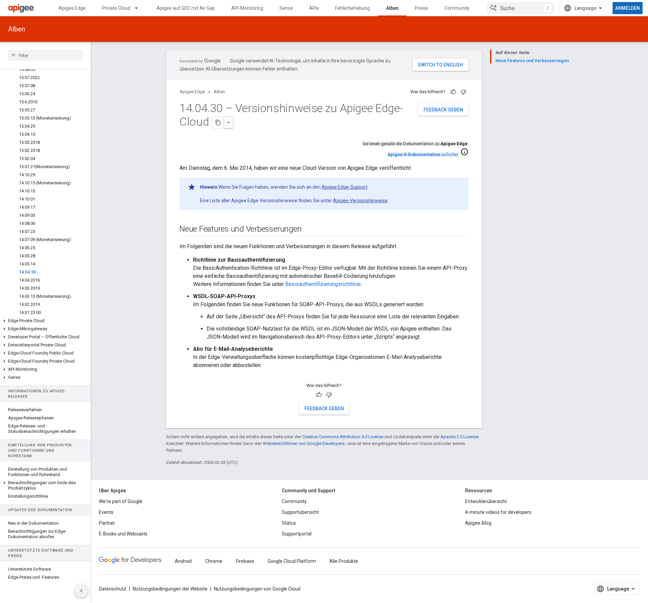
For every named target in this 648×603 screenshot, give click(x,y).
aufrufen (422, 154)
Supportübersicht (300, 512)
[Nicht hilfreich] (463, 92)
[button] (45, 321)
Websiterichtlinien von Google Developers (304, 443)
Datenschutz (112, 589)
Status (289, 523)
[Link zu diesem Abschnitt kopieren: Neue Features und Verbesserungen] (308, 230)
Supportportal (297, 533)
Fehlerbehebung (352, 8)
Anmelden (627, 8)
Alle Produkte (343, 561)
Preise (421, 8)
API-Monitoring (247, 8)
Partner (107, 523)
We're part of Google (120, 501)
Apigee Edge (72, 8)
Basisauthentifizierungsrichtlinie (323, 284)
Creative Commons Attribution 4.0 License (342, 436)
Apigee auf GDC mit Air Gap (186, 8)
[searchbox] (45, 55)
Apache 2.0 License (459, 436)
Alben (392, 8)
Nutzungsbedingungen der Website (170, 589)
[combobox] (520, 8)
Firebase (245, 561)
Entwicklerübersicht (486, 501)
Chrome (213, 561)
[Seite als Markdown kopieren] (218, 122)
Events (106, 512)
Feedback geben (443, 109)
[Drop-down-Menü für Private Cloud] (139, 8)
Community (456, 8)
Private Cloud (116, 8)
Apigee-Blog (478, 523)
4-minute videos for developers (498, 512)
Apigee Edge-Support (345, 187)
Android (183, 561)
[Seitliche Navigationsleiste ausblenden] (81, 591)
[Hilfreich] (453, 92)
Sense (286, 8)
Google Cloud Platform (292, 561)
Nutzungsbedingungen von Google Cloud (257, 589)
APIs (314, 8)
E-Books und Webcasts (123, 533)
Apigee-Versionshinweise (360, 200)
